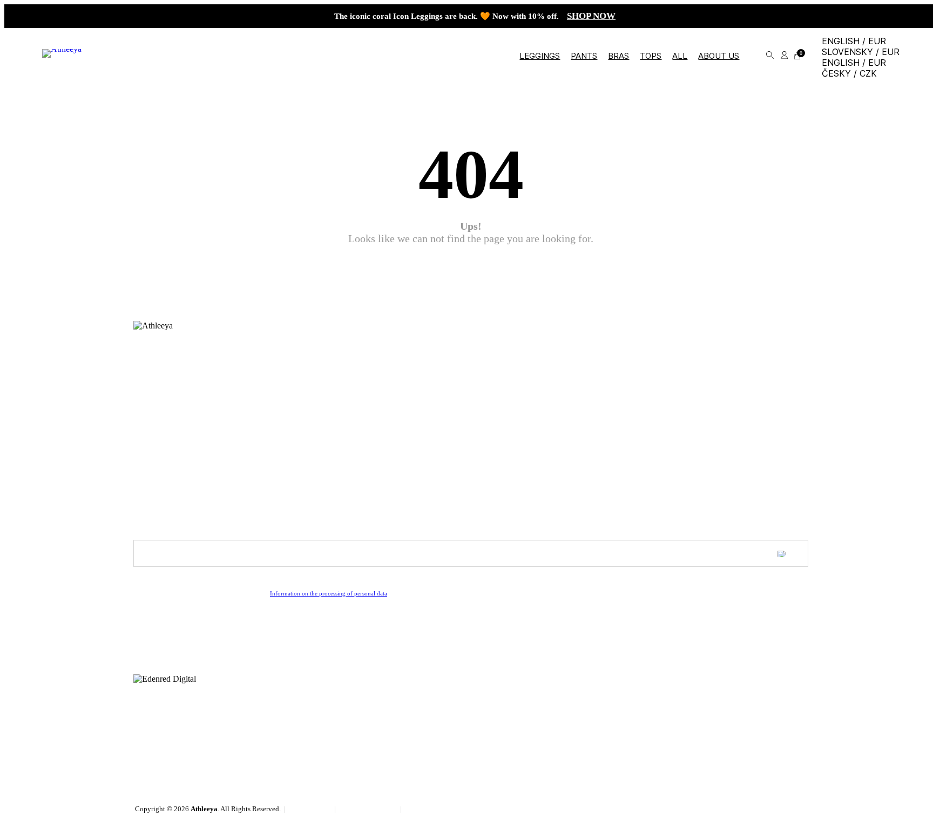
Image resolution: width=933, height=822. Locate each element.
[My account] (784, 55)
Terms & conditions (368, 809)
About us (718, 56)
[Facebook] (141, 642)
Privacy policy (427, 809)
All (679, 56)
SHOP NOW (591, 16)
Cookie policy (310, 809)
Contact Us (152, 471)
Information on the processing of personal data (328, 593)
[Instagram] (158, 642)
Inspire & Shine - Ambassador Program (199, 480)
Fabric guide (154, 395)
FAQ (141, 358)
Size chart (149, 368)
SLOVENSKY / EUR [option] (861, 51)
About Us (149, 461)
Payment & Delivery (167, 377)
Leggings (539, 56)
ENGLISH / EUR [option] (854, 62)
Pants (584, 56)
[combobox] (861, 57)
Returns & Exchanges (170, 386)
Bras (618, 56)
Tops (650, 56)
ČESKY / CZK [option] (849, 73)
